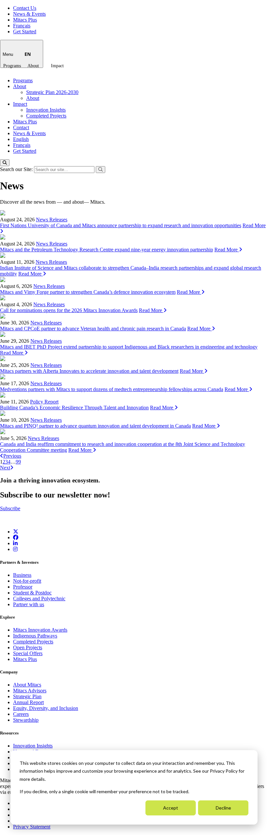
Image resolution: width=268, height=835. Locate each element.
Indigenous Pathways (35, 635)
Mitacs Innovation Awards (40, 630)
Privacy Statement (31, 826)
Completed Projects (46, 115)
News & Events (29, 14)
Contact (21, 127)
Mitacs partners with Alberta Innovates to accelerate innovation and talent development (89, 371)
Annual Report (28, 702)
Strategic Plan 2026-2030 (52, 92)
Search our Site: (17, 169)
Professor (22, 587)
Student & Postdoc (32, 592)
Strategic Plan (27, 696)
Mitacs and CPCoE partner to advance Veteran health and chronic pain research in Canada (93, 328)
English (21, 139)
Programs (12, 65)
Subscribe (10, 508)
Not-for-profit (27, 581)
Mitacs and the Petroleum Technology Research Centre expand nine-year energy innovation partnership (106, 249)
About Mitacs (27, 684)
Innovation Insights (46, 110)
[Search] (4, 162)
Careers (21, 714)
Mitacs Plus (25, 20)
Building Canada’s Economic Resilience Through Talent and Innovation (74, 407)
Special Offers (27, 653)
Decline (223, 808)
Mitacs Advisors (29, 690)
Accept (170, 808)
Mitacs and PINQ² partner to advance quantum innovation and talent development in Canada (95, 426)
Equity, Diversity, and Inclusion (45, 708)
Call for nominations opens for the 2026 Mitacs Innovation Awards (69, 310)
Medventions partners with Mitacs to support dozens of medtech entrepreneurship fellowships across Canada (111, 389)
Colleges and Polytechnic (39, 598)
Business (22, 575)
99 (18, 462)
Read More (226, 249)
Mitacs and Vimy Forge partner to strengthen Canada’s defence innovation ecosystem (88, 292)
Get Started (24, 31)
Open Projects (27, 647)
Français (21, 25)
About (33, 65)
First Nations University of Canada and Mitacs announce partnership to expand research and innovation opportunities (120, 225)
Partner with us (28, 604)
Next (5, 467)
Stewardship (26, 720)
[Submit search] (100, 169)
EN (28, 54)
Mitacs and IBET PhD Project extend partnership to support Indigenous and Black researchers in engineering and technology (129, 347)
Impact (57, 65)
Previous (12, 456)
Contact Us (24, 8)
